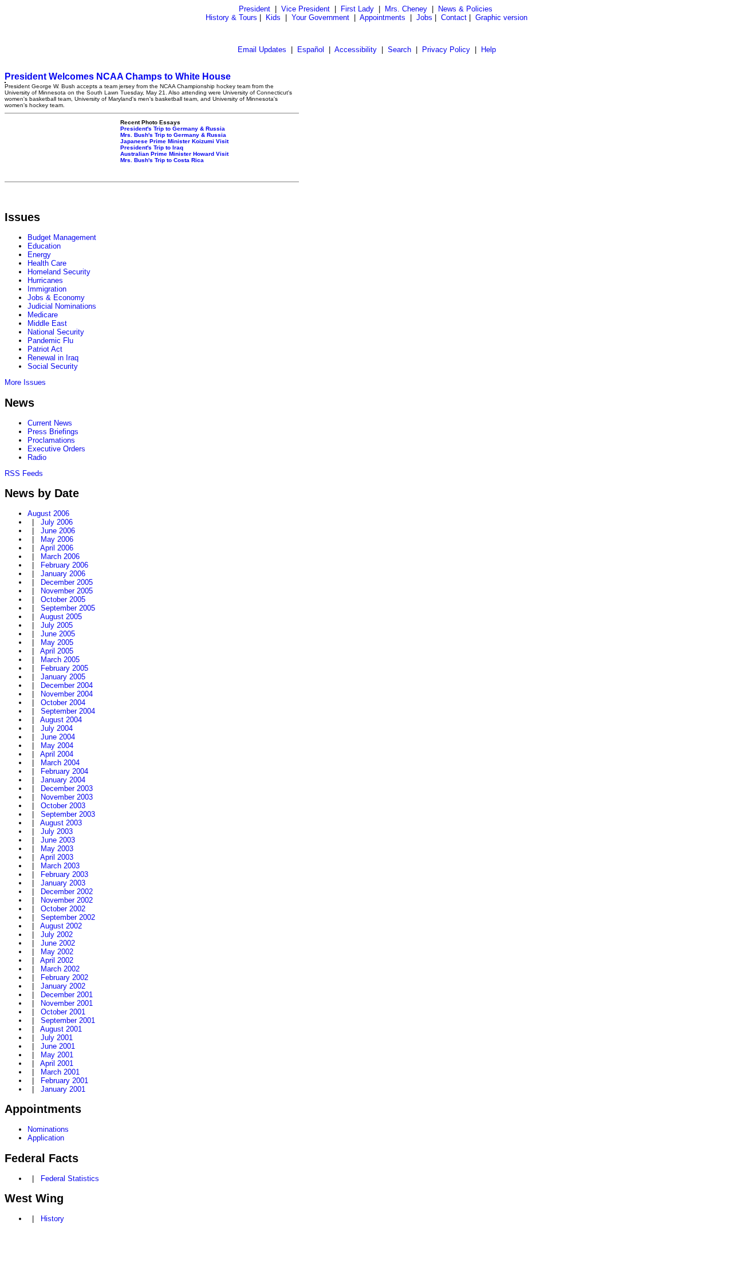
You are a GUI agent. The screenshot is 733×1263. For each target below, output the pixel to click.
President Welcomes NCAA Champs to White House (118, 76)
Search (399, 49)
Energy (39, 254)
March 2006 (60, 556)
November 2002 (67, 900)
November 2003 (67, 797)
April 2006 (56, 548)
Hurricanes (45, 280)
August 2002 (61, 926)
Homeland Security (58, 271)
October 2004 (63, 702)
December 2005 (67, 582)
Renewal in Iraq (52, 357)
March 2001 (60, 1072)
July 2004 (57, 728)
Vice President (305, 9)
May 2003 (57, 848)
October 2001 (63, 1012)
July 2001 (57, 1037)
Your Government (320, 17)
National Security (55, 332)
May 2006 (57, 539)
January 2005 (63, 676)
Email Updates (262, 49)
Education (44, 246)
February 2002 (64, 977)
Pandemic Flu (50, 340)
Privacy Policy (446, 49)
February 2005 (64, 668)
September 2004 (68, 711)
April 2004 (56, 754)
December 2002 (67, 891)
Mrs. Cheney (406, 9)
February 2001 (64, 1080)
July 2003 (57, 831)
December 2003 (67, 788)
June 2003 (58, 840)
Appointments (382, 17)
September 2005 (68, 608)
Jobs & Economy (56, 297)
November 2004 (67, 694)
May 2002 (57, 951)
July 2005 (57, 625)
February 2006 (64, 565)
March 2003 (60, 865)
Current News (49, 423)
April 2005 (56, 651)
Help (488, 49)
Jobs (424, 17)
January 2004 (63, 780)
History (52, 1218)
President (254, 9)
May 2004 (57, 745)
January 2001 (63, 1089)
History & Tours (231, 17)
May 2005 (57, 642)
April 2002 (56, 960)
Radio (36, 457)
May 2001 (57, 1054)
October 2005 (63, 599)
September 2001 (68, 1020)
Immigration (46, 289)
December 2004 (67, 685)
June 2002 (58, 943)
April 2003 (56, 857)
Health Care (46, 263)
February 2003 (64, 874)
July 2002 (57, 934)
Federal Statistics (70, 1178)
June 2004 (58, 737)
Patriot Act (44, 349)
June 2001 (58, 1046)
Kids (273, 17)
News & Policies (465, 9)
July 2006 (57, 522)
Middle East (47, 323)
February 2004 (64, 771)
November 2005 (67, 591)
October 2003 (63, 805)
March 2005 (60, 659)
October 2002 (63, 908)
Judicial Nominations (61, 306)
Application (45, 1138)
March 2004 (60, 762)
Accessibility (355, 49)
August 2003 (61, 823)
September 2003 (68, 814)
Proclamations (51, 440)
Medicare (42, 314)
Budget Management (61, 237)
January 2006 (63, 573)
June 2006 (58, 530)
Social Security (52, 366)
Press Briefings (52, 431)
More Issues (25, 382)
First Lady (357, 9)
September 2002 (68, 917)
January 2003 (63, 883)
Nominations (48, 1129)
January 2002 (63, 986)
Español (310, 49)
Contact (454, 17)
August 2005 (61, 616)
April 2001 (56, 1063)
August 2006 (48, 513)
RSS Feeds (24, 473)
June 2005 (58, 633)
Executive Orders (56, 448)
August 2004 (61, 719)
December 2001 (67, 994)
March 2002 (60, 969)
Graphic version (501, 17)
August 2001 (61, 1029)
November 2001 (67, 1003)
